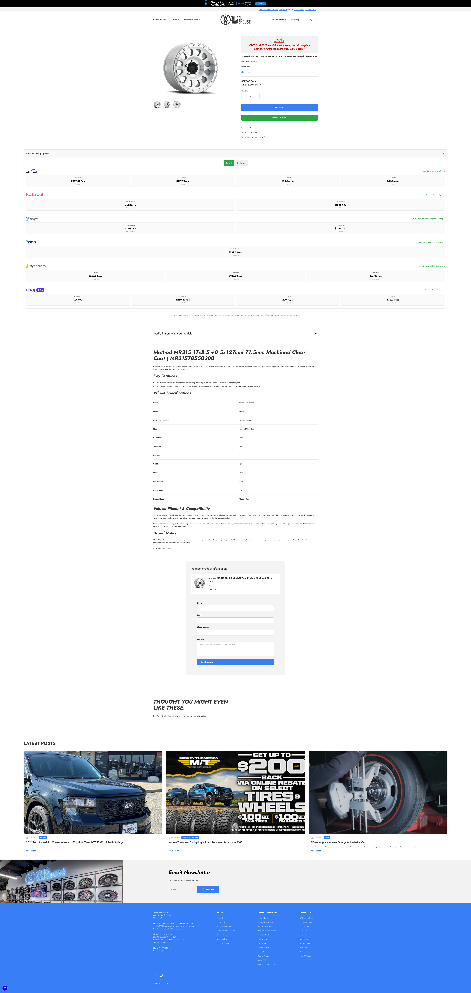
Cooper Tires (304, 926)
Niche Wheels (263, 952)
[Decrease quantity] (245, 96)
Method (249, 66)
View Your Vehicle (278, 19)
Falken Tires (304, 930)
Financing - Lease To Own (268, 9)
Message (200, 639)
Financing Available (280, 117)
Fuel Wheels (262, 939)
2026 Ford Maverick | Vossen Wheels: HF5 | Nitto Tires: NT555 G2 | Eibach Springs (74, 842)
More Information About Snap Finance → (431, 242)
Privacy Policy (222, 935)
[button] (5, 988)
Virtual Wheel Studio (224, 926)
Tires (175, 19)
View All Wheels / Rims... (267, 964)
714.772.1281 (299, 9)
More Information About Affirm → (433, 171)
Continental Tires (306, 922)
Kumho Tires (304, 939)
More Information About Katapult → (433, 195)
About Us (220, 918)
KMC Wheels (262, 943)
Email (199, 615)
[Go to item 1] (157, 104)
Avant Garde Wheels (265, 922)
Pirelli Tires (304, 952)
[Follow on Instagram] (161, 975)
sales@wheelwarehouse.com (168, 951)
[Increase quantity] (255, 96)
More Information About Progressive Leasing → (429, 218)
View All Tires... (305, 956)
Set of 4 (229, 163)
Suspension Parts (191, 19)
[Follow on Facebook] (155, 975)
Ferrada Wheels (263, 935)
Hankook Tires (305, 935)
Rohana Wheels (263, 956)
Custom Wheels (159, 19)
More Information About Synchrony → (432, 266)
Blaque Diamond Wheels (267, 930)
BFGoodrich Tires (306, 918)
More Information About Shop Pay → (432, 290)
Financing (295, 19)
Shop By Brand (310, 9)
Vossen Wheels (263, 960)
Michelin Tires (305, 943)
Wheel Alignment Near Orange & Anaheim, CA (338, 842)
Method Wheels (263, 947)
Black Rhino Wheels (265, 926)
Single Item (241, 163)
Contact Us (283, 9)
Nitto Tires (303, 947)
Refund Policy (222, 939)
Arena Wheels (263, 918)
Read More (32, 851)
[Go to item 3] (177, 104)
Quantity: (244, 91)
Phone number (203, 627)
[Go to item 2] (167, 104)
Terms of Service (223, 943)
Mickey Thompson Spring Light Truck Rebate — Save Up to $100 (205, 842)
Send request (207, 662)
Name (199, 603)
